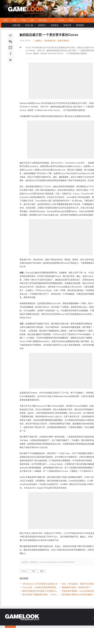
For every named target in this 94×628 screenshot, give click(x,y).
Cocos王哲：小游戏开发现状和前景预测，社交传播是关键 (40, 587)
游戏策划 (55, 25)
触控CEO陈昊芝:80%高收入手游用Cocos (40, 591)
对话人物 (29, 25)
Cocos (24, 571)
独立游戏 (43, 20)
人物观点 (38, 40)
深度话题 (16, 25)
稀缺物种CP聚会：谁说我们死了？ (77, 587)
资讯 (14, 20)
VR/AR (61, 20)
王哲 (33, 571)
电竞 (71, 20)
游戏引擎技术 (63, 40)
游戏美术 (42, 25)
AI (52, 20)
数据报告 (80, 25)
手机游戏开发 (50, 40)
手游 (23, 20)
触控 (42, 571)
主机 (32, 20)
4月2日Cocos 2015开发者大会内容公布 (39, 584)
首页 (6, 20)
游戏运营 (67, 25)
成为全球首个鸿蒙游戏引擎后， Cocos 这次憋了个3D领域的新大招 (40, 594)
